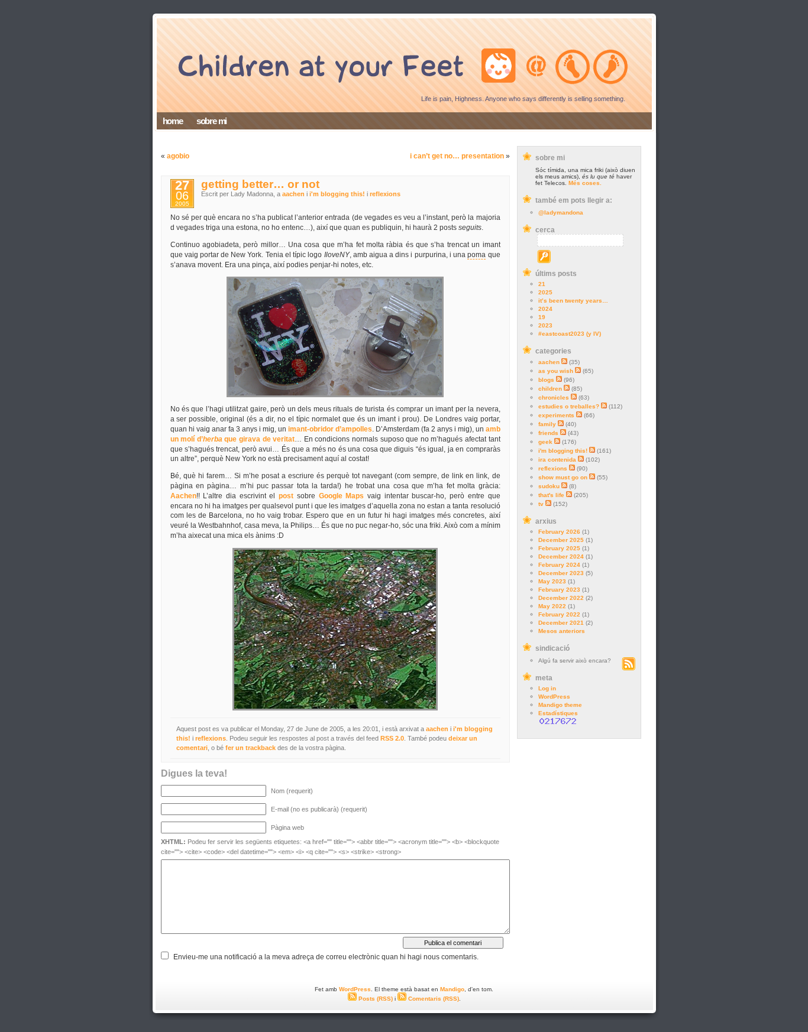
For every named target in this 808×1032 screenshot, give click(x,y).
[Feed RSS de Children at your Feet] (628, 668)
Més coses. (585, 183)
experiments (556, 415)
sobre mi (211, 121)
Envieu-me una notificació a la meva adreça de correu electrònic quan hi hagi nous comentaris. (326, 957)
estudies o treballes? (568, 406)
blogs (546, 380)
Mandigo (452, 989)
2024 (545, 309)
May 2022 (552, 606)
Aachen (183, 496)
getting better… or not (260, 184)
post (286, 496)
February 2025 (559, 548)
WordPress (554, 696)
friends (548, 433)
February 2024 (559, 565)
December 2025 (561, 540)
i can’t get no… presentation (457, 156)
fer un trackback (250, 747)
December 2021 (561, 622)
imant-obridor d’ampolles (330, 429)
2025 (545, 292)
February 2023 (559, 589)
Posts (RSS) (375, 998)
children (550, 388)
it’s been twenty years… (573, 300)
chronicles (553, 397)
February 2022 (559, 614)
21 (541, 284)
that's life (551, 495)
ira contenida (557, 459)
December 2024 (561, 556)
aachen (549, 362)
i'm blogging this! (562, 450)
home (173, 121)
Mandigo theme (560, 705)
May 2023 (552, 581)
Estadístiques (558, 713)
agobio (178, 156)
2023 (545, 325)
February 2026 (559, 531)
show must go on (562, 477)
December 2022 (561, 598)
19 (541, 317)
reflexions (552, 468)
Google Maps (341, 496)
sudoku (549, 486)
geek (545, 442)
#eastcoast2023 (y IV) (569, 333)
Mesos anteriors (561, 631)
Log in (547, 688)
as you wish (555, 371)
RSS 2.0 (392, 738)
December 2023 (561, 573)
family (547, 424)
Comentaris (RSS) (432, 998)
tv (541, 504)
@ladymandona (560, 212)
